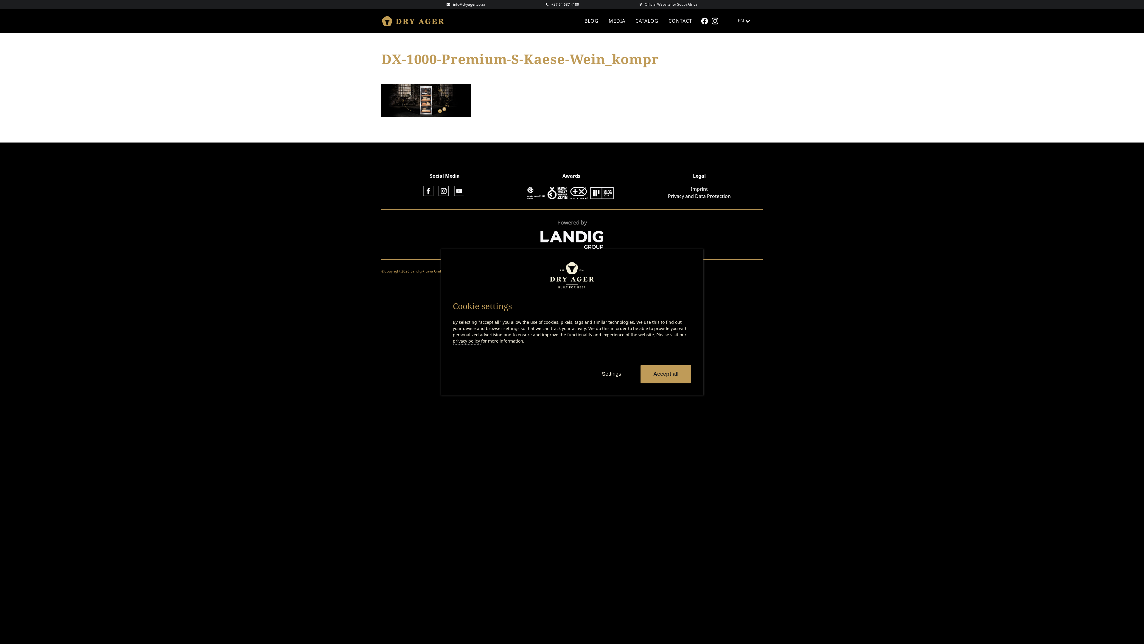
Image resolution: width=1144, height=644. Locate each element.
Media (617, 21)
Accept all (666, 374)
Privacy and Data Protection (699, 196)
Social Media (445, 176)
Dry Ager (415, 21)
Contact (680, 21)
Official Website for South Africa (671, 4)
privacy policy (467, 341)
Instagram (715, 21)
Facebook (705, 21)
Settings (611, 374)
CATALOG (646, 21)
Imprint (699, 189)
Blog (592, 21)
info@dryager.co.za (469, 4)
